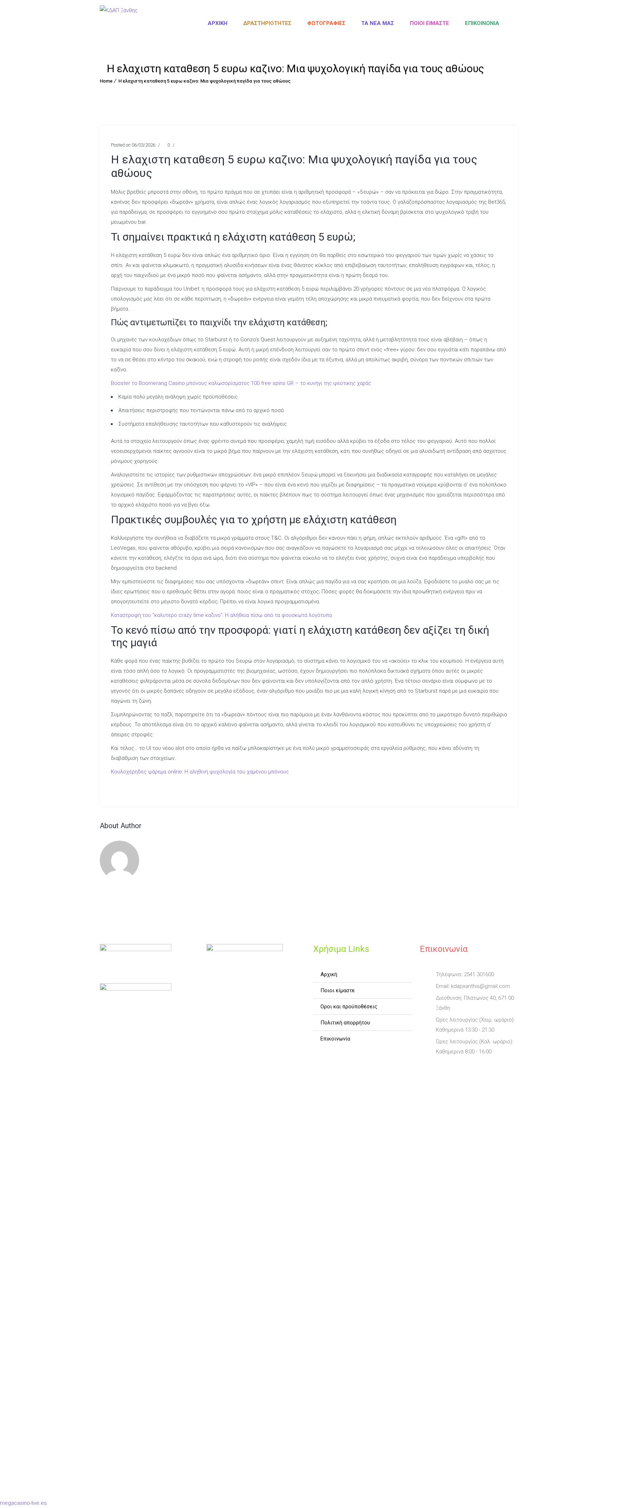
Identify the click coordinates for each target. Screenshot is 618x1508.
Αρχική (217, 23)
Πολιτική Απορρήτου (345, 1022)
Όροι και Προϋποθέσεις (348, 1006)
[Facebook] (426, 1068)
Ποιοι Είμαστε (337, 990)
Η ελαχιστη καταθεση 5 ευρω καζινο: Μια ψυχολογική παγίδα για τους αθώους (204, 81)
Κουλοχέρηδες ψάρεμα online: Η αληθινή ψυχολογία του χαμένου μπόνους (200, 771)
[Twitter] (446, 1068)
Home (106, 81)
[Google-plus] (466, 1068)
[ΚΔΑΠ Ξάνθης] (119, 23)
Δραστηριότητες (267, 23)
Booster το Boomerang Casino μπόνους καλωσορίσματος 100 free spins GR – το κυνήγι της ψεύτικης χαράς (241, 383)
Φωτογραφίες (326, 23)
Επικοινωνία (482, 23)
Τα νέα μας (377, 23)
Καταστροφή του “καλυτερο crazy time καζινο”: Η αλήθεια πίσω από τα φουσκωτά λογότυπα (221, 615)
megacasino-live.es (23, 1503)
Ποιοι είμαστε (429, 23)
